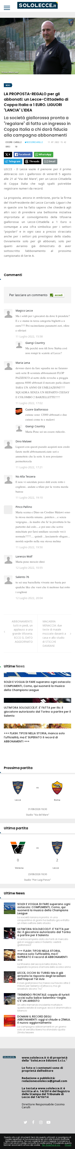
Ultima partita (16, 828)
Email (52, 161)
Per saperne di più (51, 1145)
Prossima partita (18, 768)
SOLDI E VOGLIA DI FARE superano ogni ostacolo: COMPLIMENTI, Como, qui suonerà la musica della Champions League (37, 686)
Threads (34, 161)
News (8, 85)
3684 (11, 704)
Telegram (14, 161)
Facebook (25, 154)
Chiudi (68, 1145)
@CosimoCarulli (35, 142)
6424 (11, 730)
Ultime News (14, 893)
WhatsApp (45, 154)
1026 (11, 678)
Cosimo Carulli (14, 142)
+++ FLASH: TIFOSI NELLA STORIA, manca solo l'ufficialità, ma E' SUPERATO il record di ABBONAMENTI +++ (34, 737)
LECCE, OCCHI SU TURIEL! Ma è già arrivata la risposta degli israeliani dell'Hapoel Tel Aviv (41, 976)
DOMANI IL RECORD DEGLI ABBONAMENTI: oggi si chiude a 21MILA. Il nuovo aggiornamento (44, 1020)
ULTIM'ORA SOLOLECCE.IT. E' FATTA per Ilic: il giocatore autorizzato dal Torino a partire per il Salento (37, 712)
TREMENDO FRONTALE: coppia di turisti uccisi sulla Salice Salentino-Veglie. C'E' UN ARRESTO (43, 998)
